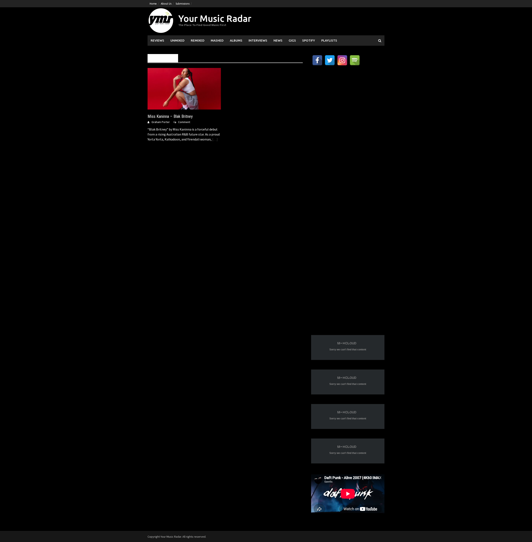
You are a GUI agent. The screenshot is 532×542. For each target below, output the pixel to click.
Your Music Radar (214, 18)
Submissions (183, 3)
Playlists (329, 40)
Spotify (308, 40)
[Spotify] (355, 60)
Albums (236, 40)
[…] (215, 139)
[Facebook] (317, 60)
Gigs (292, 40)
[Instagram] (342, 60)
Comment (184, 122)
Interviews (258, 40)
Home (153, 3)
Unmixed (177, 40)
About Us (166, 3)
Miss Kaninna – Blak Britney (170, 116)
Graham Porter (160, 122)
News (277, 40)
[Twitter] (330, 60)
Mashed (217, 40)
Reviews (157, 40)
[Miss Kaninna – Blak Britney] (184, 88)
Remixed (197, 40)
